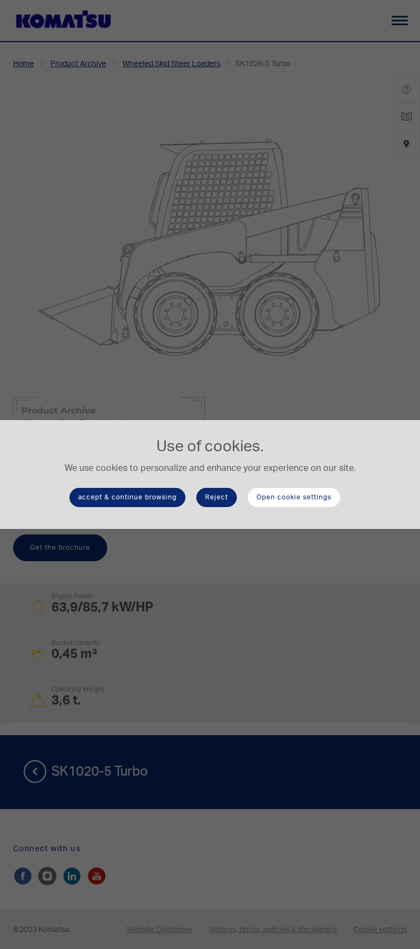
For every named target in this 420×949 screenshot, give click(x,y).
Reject (216, 497)
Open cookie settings (293, 497)
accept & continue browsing (127, 497)
